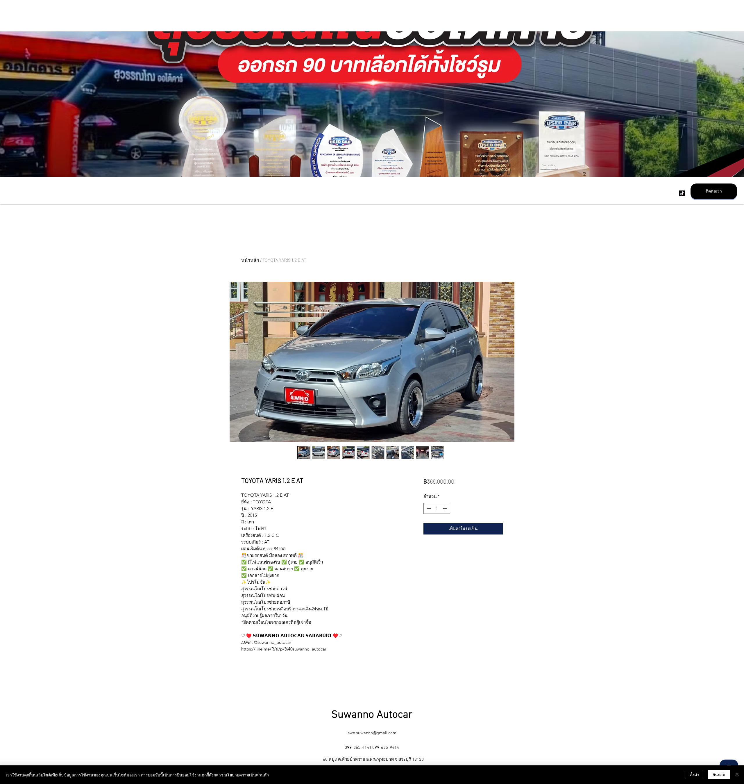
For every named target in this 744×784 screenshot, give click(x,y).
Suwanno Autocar (372, 715)
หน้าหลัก (250, 260)
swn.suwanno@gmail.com (372, 733)
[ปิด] (737, 774)
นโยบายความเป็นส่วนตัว (246, 775)
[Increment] (445, 508)
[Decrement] (428, 508)
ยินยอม (719, 774)
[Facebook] (673, 193)
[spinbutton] (436, 508)
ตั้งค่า (694, 774)
